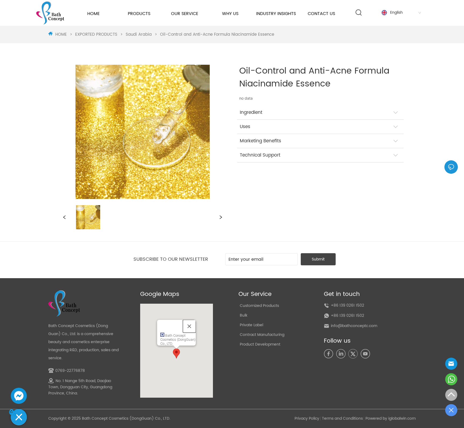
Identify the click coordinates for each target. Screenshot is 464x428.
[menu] (208, 13)
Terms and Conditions (342, 418)
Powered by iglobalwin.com (390, 418)
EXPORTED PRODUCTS (96, 34)
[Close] (189, 326)
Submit (318, 259)
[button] (139, 13)
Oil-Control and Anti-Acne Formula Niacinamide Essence (217, 34)
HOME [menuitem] (93, 13)
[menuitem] (139, 13)
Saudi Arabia (139, 34)
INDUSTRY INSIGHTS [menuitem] (276, 13)
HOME (61, 34)
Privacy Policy (307, 418)
